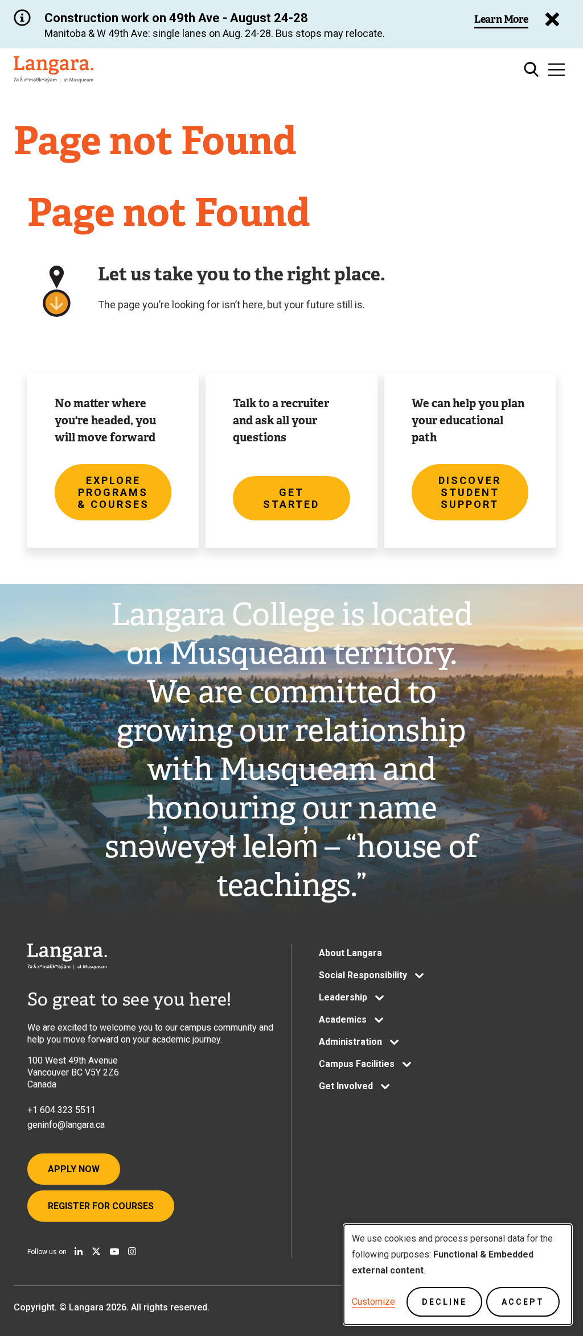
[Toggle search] (531, 69)
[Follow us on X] (96, 1251)
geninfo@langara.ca (66, 1124)
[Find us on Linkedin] (78, 1251)
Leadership (343, 997)
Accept (523, 1301)
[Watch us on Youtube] (114, 1251)
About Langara (350, 953)
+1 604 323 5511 (61, 1110)
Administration (350, 1041)
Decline (444, 1301)
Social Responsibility (363, 975)
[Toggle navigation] (556, 69)
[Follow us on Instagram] (132, 1251)
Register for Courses (101, 1206)
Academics (343, 1019)
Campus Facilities (357, 1063)
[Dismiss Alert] (552, 19)
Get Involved (346, 1086)
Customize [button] (373, 1301)
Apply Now (74, 1169)
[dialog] (458, 1275)
